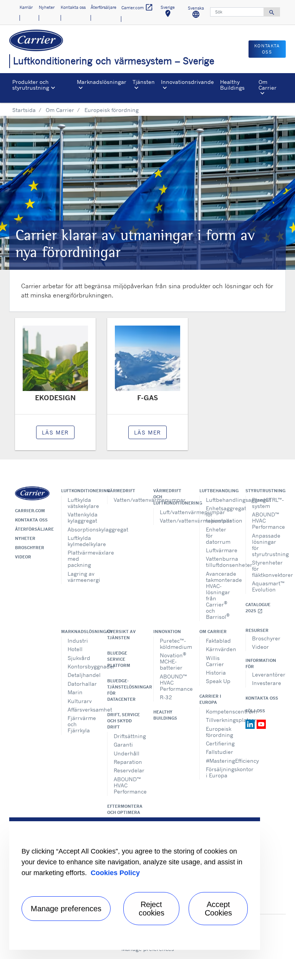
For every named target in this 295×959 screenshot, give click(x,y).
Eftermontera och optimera (124, 809)
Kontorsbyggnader (82, 666)
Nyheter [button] (47, 7)
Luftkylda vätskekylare (82, 502)
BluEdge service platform (118, 659)
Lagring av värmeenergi (82, 576)
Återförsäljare (32, 529)
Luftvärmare (220, 550)
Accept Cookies (218, 908)
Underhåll (126, 753)
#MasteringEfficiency (220, 760)
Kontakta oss (31, 520)
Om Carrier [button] (268, 84)
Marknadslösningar (78, 631)
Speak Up (218, 681)
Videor (23, 557)
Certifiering (220, 743)
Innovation (167, 631)
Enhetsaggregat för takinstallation (220, 514)
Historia (216, 672)
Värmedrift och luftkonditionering (170, 497)
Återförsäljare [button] (103, 7)
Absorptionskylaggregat (82, 529)
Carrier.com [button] (137, 7)
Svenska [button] (198, 13)
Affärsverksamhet (82, 709)
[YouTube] (261, 723)
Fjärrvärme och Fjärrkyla (82, 724)
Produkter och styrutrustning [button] (30, 84)
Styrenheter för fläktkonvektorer (266, 568)
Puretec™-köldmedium (174, 643)
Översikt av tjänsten (121, 634)
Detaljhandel (82, 675)
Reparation (128, 762)
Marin (75, 692)
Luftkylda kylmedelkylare (82, 541)
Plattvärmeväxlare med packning (82, 558)
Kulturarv (80, 701)
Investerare (266, 683)
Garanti (123, 744)
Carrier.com (30, 510)
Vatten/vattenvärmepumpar (128, 499)
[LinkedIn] (251, 723)
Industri (78, 640)
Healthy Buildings (232, 84)
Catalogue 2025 (257, 608)
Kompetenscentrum (220, 711)
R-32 (166, 697)
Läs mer (55, 432)
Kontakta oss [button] (73, 7)
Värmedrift (121, 490)
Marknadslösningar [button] (101, 82)
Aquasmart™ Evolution (266, 586)
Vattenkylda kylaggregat (82, 517)
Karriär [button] (26, 7)
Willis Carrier (215, 661)
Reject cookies (151, 908)
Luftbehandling (216, 490)
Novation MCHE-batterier (173, 661)
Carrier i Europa (210, 699)
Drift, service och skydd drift (123, 721)
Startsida (24, 110)
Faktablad (218, 640)
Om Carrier (60, 110)
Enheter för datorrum (218, 535)
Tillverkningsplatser (220, 720)
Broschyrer (29, 547)
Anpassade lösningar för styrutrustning (266, 544)
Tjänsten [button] (144, 82)
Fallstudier (219, 751)
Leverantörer (266, 674)
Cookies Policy (115, 873)
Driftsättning (128, 736)
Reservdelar (128, 770)
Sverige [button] (170, 12)
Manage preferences (66, 908)
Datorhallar (82, 683)
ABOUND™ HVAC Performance (266, 520)
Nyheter (25, 538)
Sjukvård (79, 658)
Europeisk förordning (219, 731)
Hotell (75, 649)
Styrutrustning (262, 490)
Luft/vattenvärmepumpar (174, 512)
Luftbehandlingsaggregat (220, 499)
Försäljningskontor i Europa (220, 772)
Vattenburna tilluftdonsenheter (220, 561)
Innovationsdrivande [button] (187, 82)
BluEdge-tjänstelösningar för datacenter (124, 690)
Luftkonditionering (78, 490)
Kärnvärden (220, 649)
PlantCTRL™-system (266, 502)
